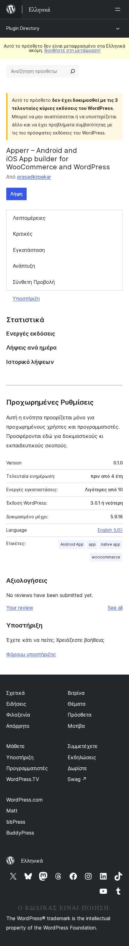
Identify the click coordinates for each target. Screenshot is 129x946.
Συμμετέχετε (83, 746)
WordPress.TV (22, 779)
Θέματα (76, 704)
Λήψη (16, 193)
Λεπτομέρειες (29, 218)
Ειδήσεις (16, 704)
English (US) (110, 530)
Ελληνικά (32, 861)
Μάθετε (15, 746)
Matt (12, 810)
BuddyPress (20, 833)
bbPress (15, 822)
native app (110, 544)
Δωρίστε (77, 768)
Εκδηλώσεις (82, 757)
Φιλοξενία (18, 715)
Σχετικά (15, 693)
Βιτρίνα (76, 693)
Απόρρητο (17, 726)
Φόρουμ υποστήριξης (31, 654)
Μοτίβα (76, 726)
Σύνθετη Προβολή (34, 282)
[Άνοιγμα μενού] (119, 9)
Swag (77, 779)
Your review (19, 608)
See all (115, 608)
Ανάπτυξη (24, 266)
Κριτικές (23, 234)
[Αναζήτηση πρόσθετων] (72, 71)
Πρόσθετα (79, 715)
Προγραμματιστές (27, 768)
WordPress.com (24, 800)
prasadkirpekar (34, 177)
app (92, 544)
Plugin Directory (22, 28)
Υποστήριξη (26, 298)
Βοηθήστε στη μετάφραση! (72, 50)
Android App (72, 544)
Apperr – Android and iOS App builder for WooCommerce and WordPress (58, 158)
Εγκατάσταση (29, 250)
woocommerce (106, 557)
